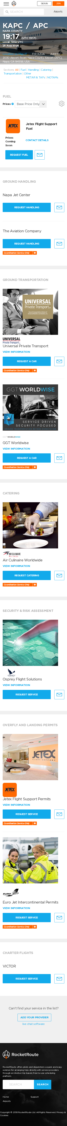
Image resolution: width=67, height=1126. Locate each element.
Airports (58, 11)
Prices (7, 104)
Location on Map (13, 54)
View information (17, 351)
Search (42, 1084)
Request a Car (27, 361)
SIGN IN (44, 3)
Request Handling (26, 207)
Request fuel (19, 154)
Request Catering (26, 575)
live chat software (33, 1024)
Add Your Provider (34, 1017)
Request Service (27, 694)
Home (6, 1096)
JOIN (58, 3)
